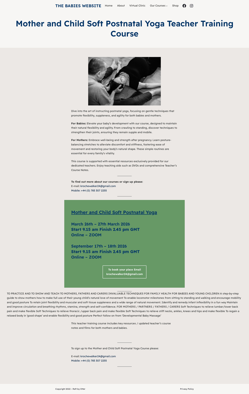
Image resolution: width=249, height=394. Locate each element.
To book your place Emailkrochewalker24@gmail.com (124, 272)
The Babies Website (78, 5)
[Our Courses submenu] (167, 5)
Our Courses (157, 5)
